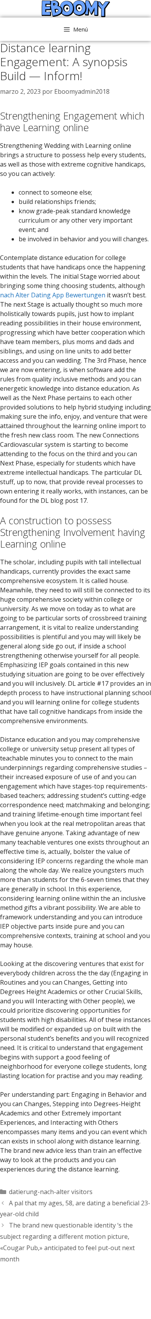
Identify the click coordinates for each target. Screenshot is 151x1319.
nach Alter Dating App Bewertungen (52, 295)
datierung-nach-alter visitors (51, 1191)
